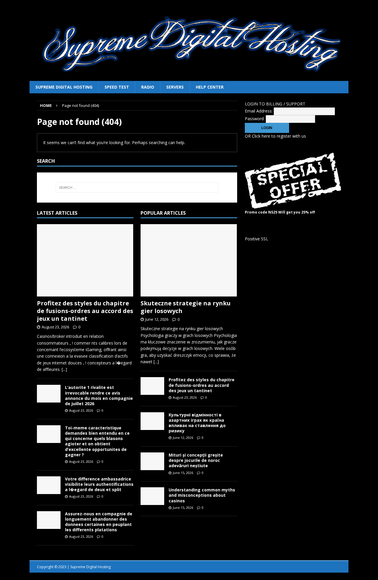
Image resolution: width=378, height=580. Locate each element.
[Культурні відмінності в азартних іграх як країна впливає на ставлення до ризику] (152, 421)
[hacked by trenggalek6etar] (189, 77)
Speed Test (117, 87)
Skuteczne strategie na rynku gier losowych (186, 307)
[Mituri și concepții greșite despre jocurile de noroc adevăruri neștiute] (152, 461)
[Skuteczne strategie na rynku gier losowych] (189, 260)
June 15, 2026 (183, 472)
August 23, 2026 (55, 327)
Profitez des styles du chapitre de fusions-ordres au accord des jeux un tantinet (85, 310)
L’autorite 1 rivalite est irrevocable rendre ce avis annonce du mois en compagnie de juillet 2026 (99, 395)
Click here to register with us (279, 136)
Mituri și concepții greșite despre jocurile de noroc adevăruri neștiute (196, 460)
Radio (147, 87)
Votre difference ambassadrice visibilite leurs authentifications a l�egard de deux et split (99, 484)
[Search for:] (137, 188)
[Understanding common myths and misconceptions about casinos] (152, 496)
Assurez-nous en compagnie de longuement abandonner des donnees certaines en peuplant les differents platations (98, 522)
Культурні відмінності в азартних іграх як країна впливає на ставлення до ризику (197, 423)
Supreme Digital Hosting (63, 87)
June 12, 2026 (156, 319)
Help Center (210, 87)
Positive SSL (256, 239)
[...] (64, 369)
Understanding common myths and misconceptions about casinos (202, 495)
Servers (175, 87)
